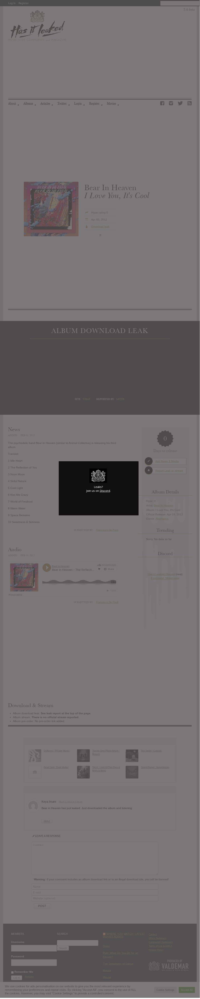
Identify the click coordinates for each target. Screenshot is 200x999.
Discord (105, 491)
